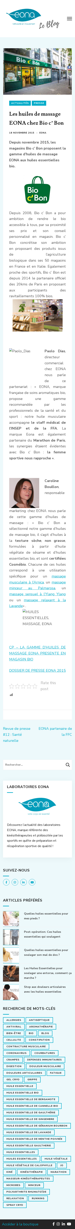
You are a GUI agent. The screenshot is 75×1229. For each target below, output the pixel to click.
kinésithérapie (31, 1172)
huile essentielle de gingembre (30, 1119)
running (38, 1198)
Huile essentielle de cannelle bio (32, 1106)
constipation (39, 1039)
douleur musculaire (45, 1066)
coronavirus (16, 1053)
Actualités (20, 103)
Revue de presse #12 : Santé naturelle (16, 734)
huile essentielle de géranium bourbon (36, 1125)
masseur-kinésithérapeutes (28, 1178)
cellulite (13, 1039)
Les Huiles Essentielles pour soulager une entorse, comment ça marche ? (48, 973)
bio (31, 1033)
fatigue (56, 1072)
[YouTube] (32, 882)
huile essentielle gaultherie (28, 1145)
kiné (9, 1172)
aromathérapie (41, 1026)
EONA (42, 132)
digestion (14, 1066)
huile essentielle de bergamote (30, 1099)
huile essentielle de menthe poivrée (34, 1139)
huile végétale (56, 1158)
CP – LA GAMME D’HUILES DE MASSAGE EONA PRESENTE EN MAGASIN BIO (37, 653)
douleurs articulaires (24, 1072)
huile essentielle (19, 1086)
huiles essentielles (21, 1158)
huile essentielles (20, 1152)
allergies (13, 1020)
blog (45, 1033)
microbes (13, 1185)
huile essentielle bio (22, 1092)
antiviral (13, 1026)
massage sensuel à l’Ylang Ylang (37, 594)
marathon (59, 1172)
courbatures (44, 1053)
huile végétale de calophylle (29, 1165)
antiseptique (39, 1020)
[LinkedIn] (23, 882)
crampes (12, 1059)
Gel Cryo (13, 1079)
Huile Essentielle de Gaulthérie (30, 1112)
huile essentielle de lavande (28, 1132)
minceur (34, 1185)
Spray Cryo (14, 1205)
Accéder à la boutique (20, 1224)
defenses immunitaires (44, 1059)
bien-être (13, 1033)
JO (61, 1165)
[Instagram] (15, 882)
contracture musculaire (26, 1046)
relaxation (15, 1198)
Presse (39, 103)
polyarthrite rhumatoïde (26, 1191)
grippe (32, 1079)
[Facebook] (6, 882)
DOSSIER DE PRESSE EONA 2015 (37, 670)
